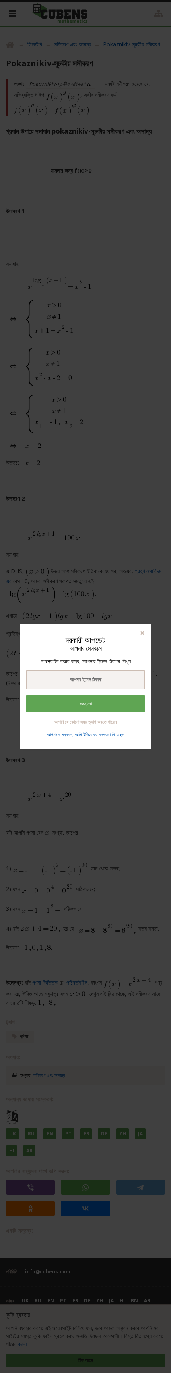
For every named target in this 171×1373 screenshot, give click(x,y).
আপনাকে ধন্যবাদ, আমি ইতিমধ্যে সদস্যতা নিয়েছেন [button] (85, 734)
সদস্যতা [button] (86, 704)
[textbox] (85, 679)
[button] (142, 632)
